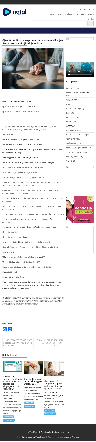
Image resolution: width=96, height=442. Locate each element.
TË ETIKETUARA (9, 420)
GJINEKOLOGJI (8, 417)
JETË (68, 104)
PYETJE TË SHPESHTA (76, 134)
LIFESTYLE (71, 117)
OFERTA (70, 126)
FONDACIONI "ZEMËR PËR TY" (79, 92)
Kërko (91, 19)
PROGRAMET (72, 130)
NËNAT (69, 121)
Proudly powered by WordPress (31, 437)
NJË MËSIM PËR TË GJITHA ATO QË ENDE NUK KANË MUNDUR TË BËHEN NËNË (17, 343)
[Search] (90, 23)
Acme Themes (72, 437)
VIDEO (69, 161)
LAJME (69, 113)
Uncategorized (72, 156)
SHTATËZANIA (29, 403)
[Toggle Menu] (86, 30)
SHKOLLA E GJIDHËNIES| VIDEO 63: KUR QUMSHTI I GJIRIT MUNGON (50, 343)
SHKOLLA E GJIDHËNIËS (76, 147)
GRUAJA (69, 100)
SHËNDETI (71, 139)
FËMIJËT (70, 88)
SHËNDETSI (71, 143)
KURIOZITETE (72, 108)
